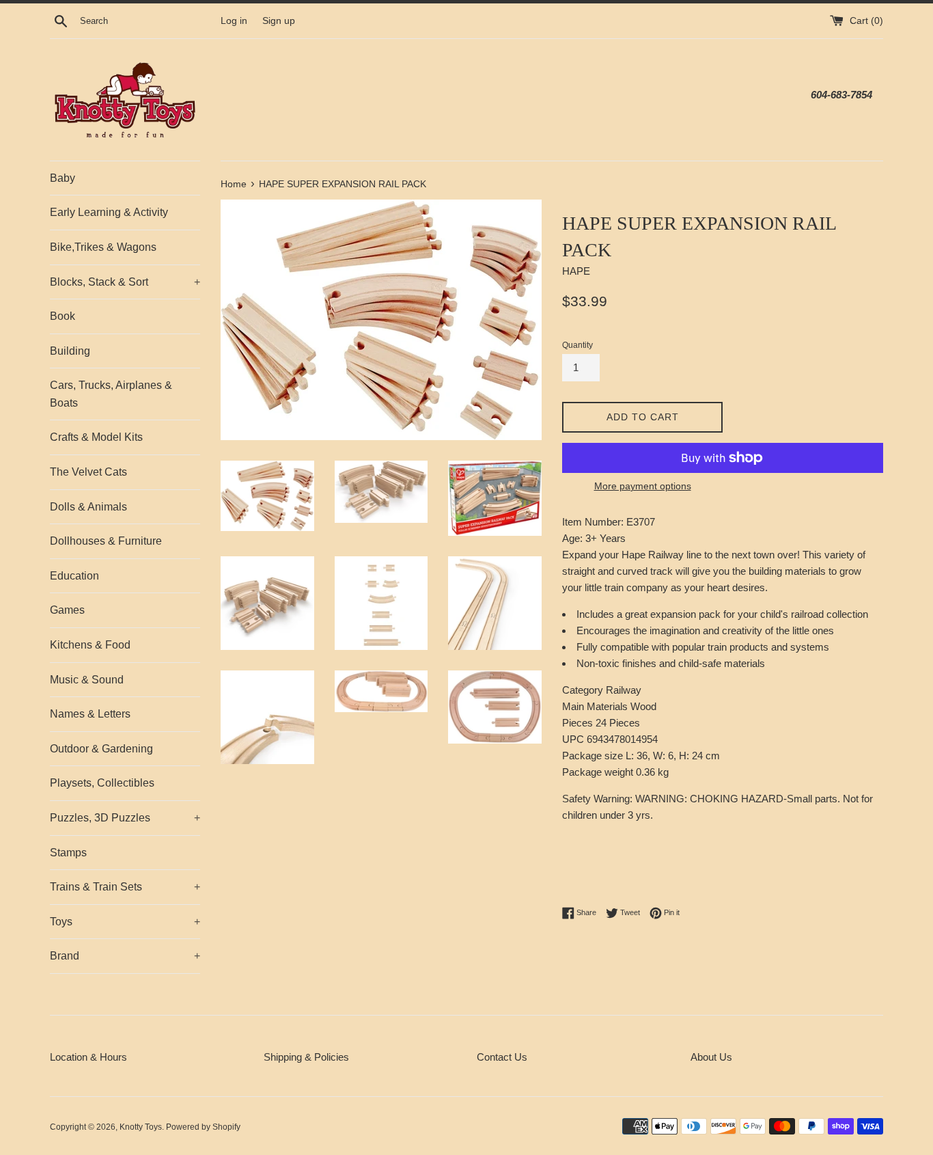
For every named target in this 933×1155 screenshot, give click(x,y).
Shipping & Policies (306, 1057)
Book (62, 316)
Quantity (577, 345)
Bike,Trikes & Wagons (103, 247)
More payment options (642, 485)
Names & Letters (90, 714)
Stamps (68, 852)
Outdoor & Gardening (101, 749)
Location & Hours (88, 1057)
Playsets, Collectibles (102, 783)
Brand (125, 956)
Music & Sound (87, 679)
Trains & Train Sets (125, 887)
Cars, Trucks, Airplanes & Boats (111, 394)
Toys (125, 921)
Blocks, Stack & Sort (125, 282)
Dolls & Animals (88, 507)
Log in (234, 21)
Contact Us (502, 1057)
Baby (62, 178)
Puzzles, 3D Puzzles (125, 818)
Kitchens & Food (90, 645)
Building (70, 351)
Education (74, 576)
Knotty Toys (141, 1127)
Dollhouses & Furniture (106, 541)
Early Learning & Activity (109, 212)
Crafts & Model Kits (96, 437)
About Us (711, 1057)
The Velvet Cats (88, 472)
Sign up (278, 21)
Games (67, 610)
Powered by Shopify (203, 1127)
